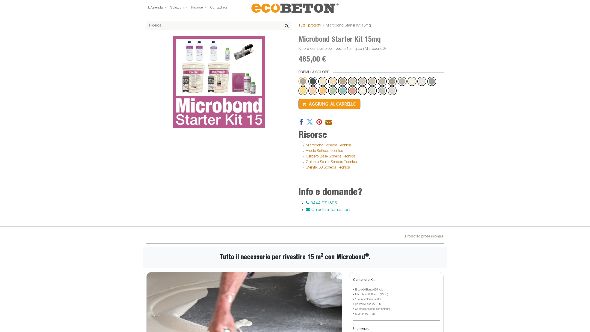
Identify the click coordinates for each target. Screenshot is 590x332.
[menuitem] (218, 8)
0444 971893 (323, 203)
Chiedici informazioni (330, 210)
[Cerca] (287, 25)
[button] (329, 104)
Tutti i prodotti (309, 26)
